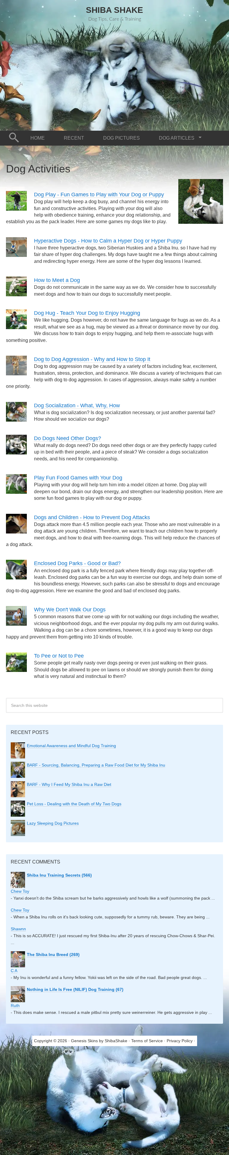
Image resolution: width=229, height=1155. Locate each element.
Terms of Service (147, 1040)
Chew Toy (20, 891)
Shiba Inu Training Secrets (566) (59, 875)
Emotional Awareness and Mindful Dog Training (71, 745)
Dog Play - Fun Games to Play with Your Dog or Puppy (99, 195)
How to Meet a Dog (57, 280)
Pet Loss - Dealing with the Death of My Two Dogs (74, 803)
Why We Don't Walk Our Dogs (70, 610)
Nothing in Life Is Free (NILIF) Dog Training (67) (75, 989)
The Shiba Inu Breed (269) (53, 954)
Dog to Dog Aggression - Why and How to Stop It (92, 359)
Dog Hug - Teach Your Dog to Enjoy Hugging (87, 313)
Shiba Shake (114, 10)
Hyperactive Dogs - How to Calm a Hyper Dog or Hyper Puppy (108, 241)
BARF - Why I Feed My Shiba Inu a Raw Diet (69, 784)
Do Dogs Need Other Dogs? (67, 438)
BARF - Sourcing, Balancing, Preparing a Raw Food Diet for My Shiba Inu (96, 765)
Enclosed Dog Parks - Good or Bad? (77, 563)
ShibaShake (116, 1040)
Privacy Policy (180, 1040)
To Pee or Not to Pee (59, 656)
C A (14, 970)
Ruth (15, 1005)
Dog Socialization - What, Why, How (77, 405)
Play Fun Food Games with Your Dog (78, 478)
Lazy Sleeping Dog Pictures (53, 823)
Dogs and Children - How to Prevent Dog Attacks (92, 517)
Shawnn (18, 928)
